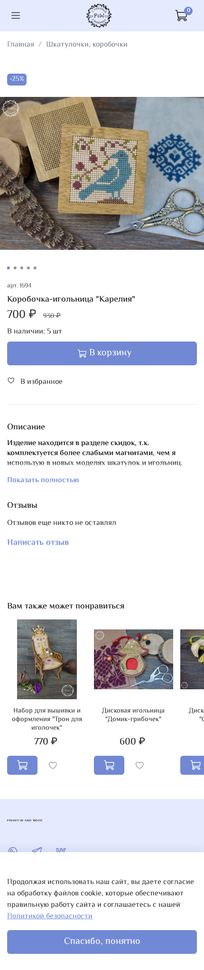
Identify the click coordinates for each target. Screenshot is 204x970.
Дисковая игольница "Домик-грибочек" (133, 715)
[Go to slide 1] (8, 267)
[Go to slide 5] (35, 267)
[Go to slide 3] (21, 267)
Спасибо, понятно (102, 941)
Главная (20, 45)
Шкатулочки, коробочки (87, 45)
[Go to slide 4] (28, 267)
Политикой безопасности (50, 916)
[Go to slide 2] (15, 267)
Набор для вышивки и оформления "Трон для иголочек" (47, 719)
